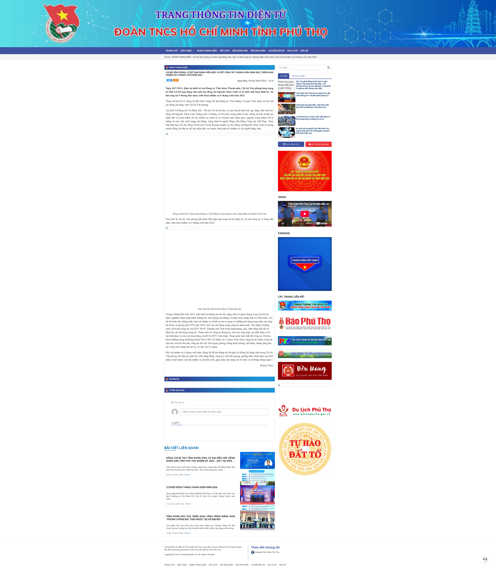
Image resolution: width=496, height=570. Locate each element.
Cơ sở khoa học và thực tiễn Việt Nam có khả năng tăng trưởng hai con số (313, 118)
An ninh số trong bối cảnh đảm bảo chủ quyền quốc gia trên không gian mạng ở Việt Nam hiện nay (313, 130)
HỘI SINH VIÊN (257, 50)
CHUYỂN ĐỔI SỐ (276, 50)
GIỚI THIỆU (186, 50)
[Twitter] (169, 80)
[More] (176, 80)
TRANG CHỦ (172, 50)
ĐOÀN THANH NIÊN (207, 50)
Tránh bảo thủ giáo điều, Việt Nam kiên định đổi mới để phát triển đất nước (312, 106)
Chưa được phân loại (175, 504)
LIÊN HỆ (304, 50)
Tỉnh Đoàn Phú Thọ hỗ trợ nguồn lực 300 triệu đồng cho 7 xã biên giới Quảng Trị (313, 94)
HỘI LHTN (225, 50)
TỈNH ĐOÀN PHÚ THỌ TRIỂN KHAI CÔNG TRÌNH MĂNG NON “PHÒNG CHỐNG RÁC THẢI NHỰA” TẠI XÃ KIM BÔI (200, 518)
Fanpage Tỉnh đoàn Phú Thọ (266, 552)
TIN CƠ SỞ (292, 50)
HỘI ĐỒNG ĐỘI (240, 50)
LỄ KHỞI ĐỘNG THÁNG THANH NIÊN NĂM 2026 (191, 487)
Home (167, 57)
